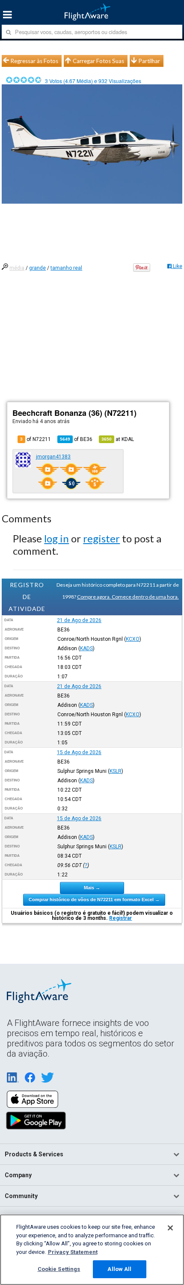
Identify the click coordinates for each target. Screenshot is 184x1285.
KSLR (116, 771)
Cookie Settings (59, 1269)
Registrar (120, 918)
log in (56, 538)
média (16, 268)
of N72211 (35, 439)
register (101, 538)
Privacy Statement (73, 1252)
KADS (86, 648)
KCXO (132, 639)
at (117, 439)
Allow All (119, 1269)
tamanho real (66, 268)
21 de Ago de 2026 (79, 620)
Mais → (92, 887)
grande (37, 268)
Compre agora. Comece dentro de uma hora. (128, 597)
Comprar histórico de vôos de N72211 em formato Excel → (94, 899)
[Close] (170, 1228)
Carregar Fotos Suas (98, 61)
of (76, 439)
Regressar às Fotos (34, 61)
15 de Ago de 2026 (79, 752)
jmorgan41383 (53, 457)
